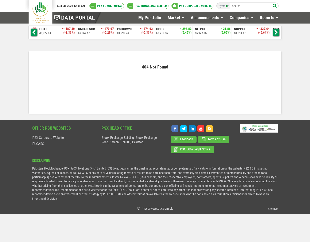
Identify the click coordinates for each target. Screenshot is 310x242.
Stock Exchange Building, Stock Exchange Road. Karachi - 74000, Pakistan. (129, 140)
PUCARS (38, 144)
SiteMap (273, 208)
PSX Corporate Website (48, 138)
